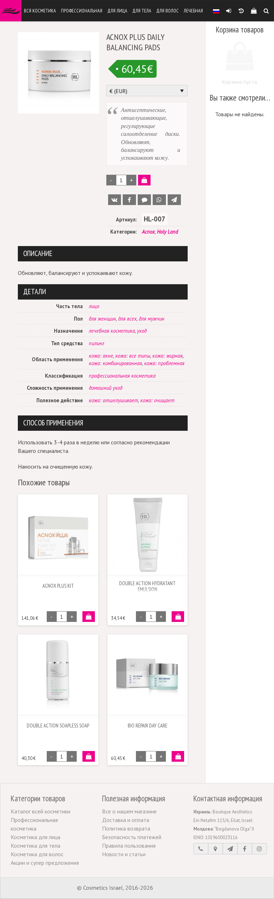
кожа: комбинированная (115, 363)
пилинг (96, 343)
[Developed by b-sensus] (175, 888)
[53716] (88, 616)
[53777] (178, 616)
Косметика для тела (35, 845)
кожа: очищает (157, 400)
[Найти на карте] (215, 848)
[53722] (178, 756)
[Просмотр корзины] (253, 10)
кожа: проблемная (164, 363)
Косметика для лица (35, 837)
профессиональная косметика (122, 375)
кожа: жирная (167, 355)
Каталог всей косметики (40, 811)
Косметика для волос (37, 854)
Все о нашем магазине (129, 811)
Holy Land (167, 231)
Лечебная (193, 10)
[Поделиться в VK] (114, 199)
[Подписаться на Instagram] (259, 848)
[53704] (144, 180)
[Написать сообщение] (230, 848)
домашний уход (105, 387)
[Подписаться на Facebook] (244, 848)
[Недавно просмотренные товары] (241, 10)
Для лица (117, 10)
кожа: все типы (132, 355)
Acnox (148, 231)
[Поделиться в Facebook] (129, 199)
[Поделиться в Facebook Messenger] (144, 199)
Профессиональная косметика (34, 824)
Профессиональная (81, 10)
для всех (127, 318)
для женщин (102, 318)
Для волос (167, 10)
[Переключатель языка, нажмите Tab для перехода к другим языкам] (216, 10)
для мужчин (151, 318)
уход (142, 330)
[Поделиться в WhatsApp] (159, 199)
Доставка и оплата (125, 819)
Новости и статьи (124, 854)
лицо (94, 306)
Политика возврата (126, 828)
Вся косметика (40, 10)
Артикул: (126, 219)
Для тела (141, 10)
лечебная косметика (112, 330)
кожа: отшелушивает (113, 400)
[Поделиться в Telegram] (174, 199)
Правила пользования (129, 845)
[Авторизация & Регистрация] (228, 10)
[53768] (88, 756)
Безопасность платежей (131, 837)
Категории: (123, 231)
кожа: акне (101, 355)
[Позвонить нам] (200, 848)
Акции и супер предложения (45, 862)
